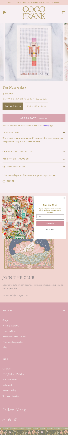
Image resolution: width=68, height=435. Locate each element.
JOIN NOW (50, 223)
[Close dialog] (64, 198)
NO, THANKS (50, 229)
